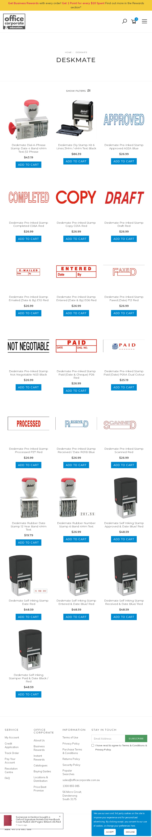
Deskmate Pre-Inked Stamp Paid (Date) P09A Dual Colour (124, 372)
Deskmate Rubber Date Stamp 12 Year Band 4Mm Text (29, 526)
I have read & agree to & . (121, 747)
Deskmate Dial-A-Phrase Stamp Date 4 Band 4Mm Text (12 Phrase (29, 148)
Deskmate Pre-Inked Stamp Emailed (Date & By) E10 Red (28, 298)
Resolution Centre (11, 770)
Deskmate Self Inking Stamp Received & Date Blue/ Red (124, 602)
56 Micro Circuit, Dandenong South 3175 (72, 795)
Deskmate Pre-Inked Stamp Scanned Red (123, 450)
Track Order (12, 753)
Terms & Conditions (133, 745)
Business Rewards (39, 748)
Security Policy (71, 764)
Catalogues (41, 765)
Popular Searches (68, 772)
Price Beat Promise (40, 788)
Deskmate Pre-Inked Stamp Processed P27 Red (28, 450)
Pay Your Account (10, 760)
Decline (130, 832)
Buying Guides (42, 771)
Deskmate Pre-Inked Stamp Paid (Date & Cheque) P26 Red (76, 374)
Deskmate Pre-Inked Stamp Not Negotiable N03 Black (28, 372)
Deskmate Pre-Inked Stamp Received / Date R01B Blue (76, 450)
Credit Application (12, 745)
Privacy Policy (71, 743)
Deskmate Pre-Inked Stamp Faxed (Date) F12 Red (123, 298)
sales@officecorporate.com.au (73, 780)
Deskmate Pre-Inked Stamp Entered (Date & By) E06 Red (76, 298)
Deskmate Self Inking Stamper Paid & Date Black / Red (28, 678)
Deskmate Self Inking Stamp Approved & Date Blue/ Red (124, 524)
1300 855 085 (71, 785)
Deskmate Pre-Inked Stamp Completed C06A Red (28, 224)
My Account (12, 737)
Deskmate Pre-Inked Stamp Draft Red (123, 224)
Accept (110, 832)
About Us (39, 740)
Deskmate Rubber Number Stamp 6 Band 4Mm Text (76, 524)
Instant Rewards (39, 757)
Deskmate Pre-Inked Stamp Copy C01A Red (76, 224)
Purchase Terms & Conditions (72, 751)
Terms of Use (70, 737)
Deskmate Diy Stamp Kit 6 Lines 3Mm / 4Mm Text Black (76, 146)
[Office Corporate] (15, 21)
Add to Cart (28, 164)
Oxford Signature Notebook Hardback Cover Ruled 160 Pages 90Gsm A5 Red (38, 820)
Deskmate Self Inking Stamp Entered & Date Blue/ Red (76, 602)
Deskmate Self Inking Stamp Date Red (28, 602)
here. (133, 825)
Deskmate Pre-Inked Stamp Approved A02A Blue (123, 146)
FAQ (7, 778)
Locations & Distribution (41, 779)
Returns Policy (71, 758)
